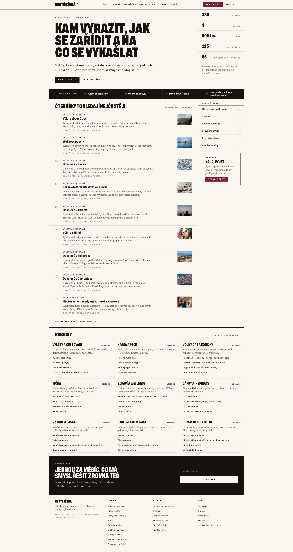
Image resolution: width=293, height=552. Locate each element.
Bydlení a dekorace (132, 422)
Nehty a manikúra (127, 358)
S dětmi (156, 511)
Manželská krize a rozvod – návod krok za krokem (78, 445)
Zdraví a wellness (132, 383)
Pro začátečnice (160, 525)
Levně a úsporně (160, 516)
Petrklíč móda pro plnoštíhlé (66, 406)
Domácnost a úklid (197, 422)
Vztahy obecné (60, 440)
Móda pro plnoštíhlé (62, 401)
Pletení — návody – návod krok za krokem (204, 363)
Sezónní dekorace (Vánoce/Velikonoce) (138, 445)
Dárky (164, 4)
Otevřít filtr (217, 179)
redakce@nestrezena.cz (209, 525)
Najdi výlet (213, 5)
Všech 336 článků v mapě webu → (75, 322)
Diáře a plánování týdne (195, 372)
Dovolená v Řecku (61, 367)
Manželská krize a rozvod (65, 435)
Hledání (201, 520)
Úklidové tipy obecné (193, 435)
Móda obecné (59, 411)
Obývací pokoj (125, 440)
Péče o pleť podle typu (129, 363)
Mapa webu (203, 516)
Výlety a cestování (67, 345)
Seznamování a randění (64, 450)
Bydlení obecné (125, 435)
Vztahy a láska (64, 422)
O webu (201, 511)
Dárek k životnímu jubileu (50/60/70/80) (202, 401)
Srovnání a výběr (160, 520)
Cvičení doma (124, 406)
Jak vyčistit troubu (192, 450)
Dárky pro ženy (190, 406)
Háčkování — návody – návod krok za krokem (206, 358)
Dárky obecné (190, 396)
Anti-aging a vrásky (128, 367)
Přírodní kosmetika (127, 372)
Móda (142, 4)
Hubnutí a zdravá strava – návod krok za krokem (142, 396)
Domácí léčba (125, 411)
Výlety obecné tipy (61, 358)
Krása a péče (127, 345)
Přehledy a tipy (160, 530)
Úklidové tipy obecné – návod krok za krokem (206, 440)
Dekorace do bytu (127, 450)
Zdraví (153, 4)
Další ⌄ (175, 4)
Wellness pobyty (60, 363)
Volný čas (130, 4)
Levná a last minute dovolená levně (70, 372)
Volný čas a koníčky (198, 345)
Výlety (105, 4)
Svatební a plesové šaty (64, 396)
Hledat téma (92, 79)
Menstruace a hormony (129, 401)
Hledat (231, 5)
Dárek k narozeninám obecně (198, 411)
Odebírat (209, 479)
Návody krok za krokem (164, 506)
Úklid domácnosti (192, 445)
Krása (117, 4)
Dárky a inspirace (196, 383)
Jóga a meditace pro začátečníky (200, 367)
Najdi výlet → (67, 80)
